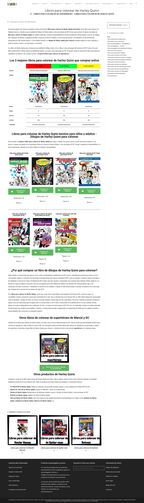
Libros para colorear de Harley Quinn (94, 14)
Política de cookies (112, 476)
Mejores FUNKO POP (15, 472)
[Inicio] (31, 14)
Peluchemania (13, 485)
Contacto (109, 489)
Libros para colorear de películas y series (119, 66)
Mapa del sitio (110, 485)
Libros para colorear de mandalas (117, 64)
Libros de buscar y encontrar (115, 41)
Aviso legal (109, 481)
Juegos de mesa (14, 476)
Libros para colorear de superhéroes (23, 22)
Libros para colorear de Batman (86, 448)
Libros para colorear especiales (116, 73)
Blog (108, 37)
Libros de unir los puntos (114, 50)
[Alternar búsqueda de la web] (136, 3)
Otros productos (112, 76)
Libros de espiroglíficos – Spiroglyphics (118, 43)
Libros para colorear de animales (116, 55)
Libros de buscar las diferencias (116, 39)
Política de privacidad (113, 472)
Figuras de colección (15, 467)
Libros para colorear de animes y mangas (119, 57)
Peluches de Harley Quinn (18, 395)
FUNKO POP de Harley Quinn (20, 386)
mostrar (125, 25)
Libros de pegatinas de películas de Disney (119, 48)
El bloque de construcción (17, 489)
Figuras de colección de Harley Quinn (22, 389)
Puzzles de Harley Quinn (18, 392)
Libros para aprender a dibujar (116, 53)
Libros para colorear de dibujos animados (119, 60)
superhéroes (78, 328)
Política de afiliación (112, 467)
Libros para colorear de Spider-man (54, 448)
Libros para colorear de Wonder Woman (22, 449)
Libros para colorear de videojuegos (117, 71)
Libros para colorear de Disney (116, 62)
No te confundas (14, 481)
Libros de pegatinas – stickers (115, 46)
